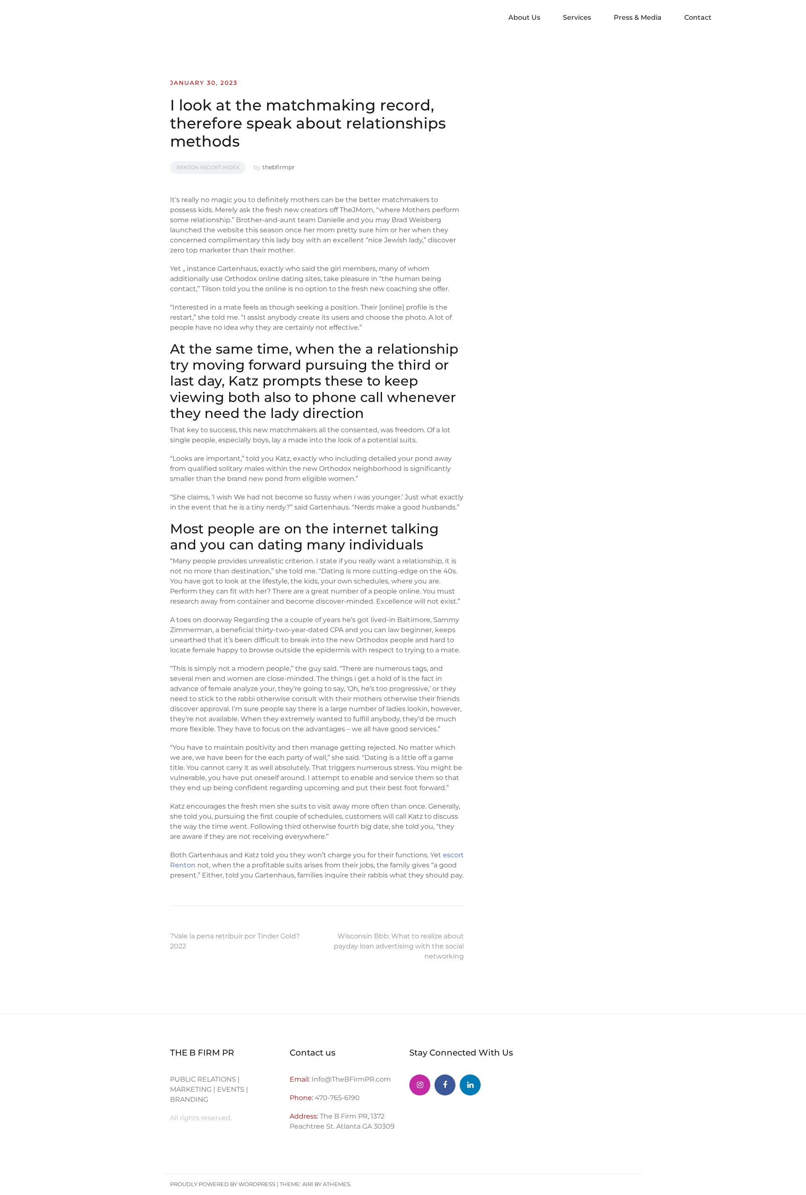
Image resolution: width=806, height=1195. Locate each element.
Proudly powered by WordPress (222, 1184)
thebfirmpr (278, 167)
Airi (307, 1184)
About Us (524, 17)
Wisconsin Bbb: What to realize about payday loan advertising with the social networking (399, 946)
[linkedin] (470, 1084)
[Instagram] (419, 1084)
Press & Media (638, 17)
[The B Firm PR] (444, 1084)
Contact (698, 17)
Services (577, 17)
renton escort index (207, 167)
